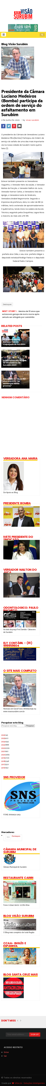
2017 (5, 764)
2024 (5, 741)
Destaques (7, 304)
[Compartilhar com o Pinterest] (14, 126)
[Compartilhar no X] (9, 126)
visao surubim (32, 120)
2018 (5, 761)
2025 (4, 738)
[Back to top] (39, 1080)
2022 (5, 748)
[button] (3, 34)
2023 (5, 744)
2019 (5, 758)
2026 (4, 735)
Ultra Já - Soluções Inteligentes (30, 1083)
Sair (5, 1056)
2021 (4, 751)
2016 (4, 767)
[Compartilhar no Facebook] (3, 126)
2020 (5, 754)
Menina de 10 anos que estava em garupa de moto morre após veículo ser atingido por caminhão (21, 314)
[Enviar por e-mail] (19, 126)
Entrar (6, 1052)
